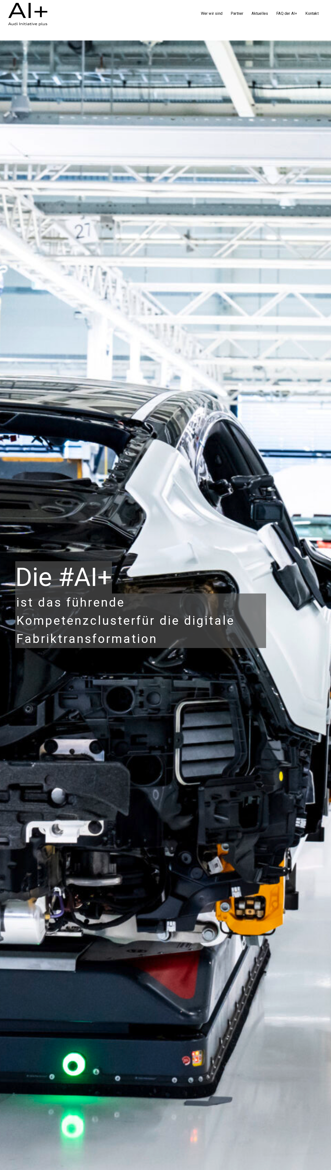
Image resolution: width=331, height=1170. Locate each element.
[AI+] (30, 13)
